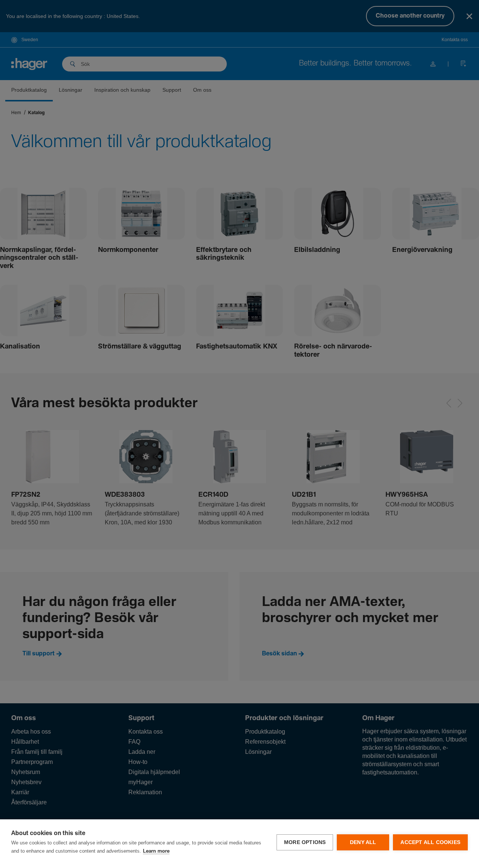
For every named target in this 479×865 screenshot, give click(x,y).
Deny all (363, 842)
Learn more (156, 851)
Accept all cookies (430, 842)
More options (305, 842)
